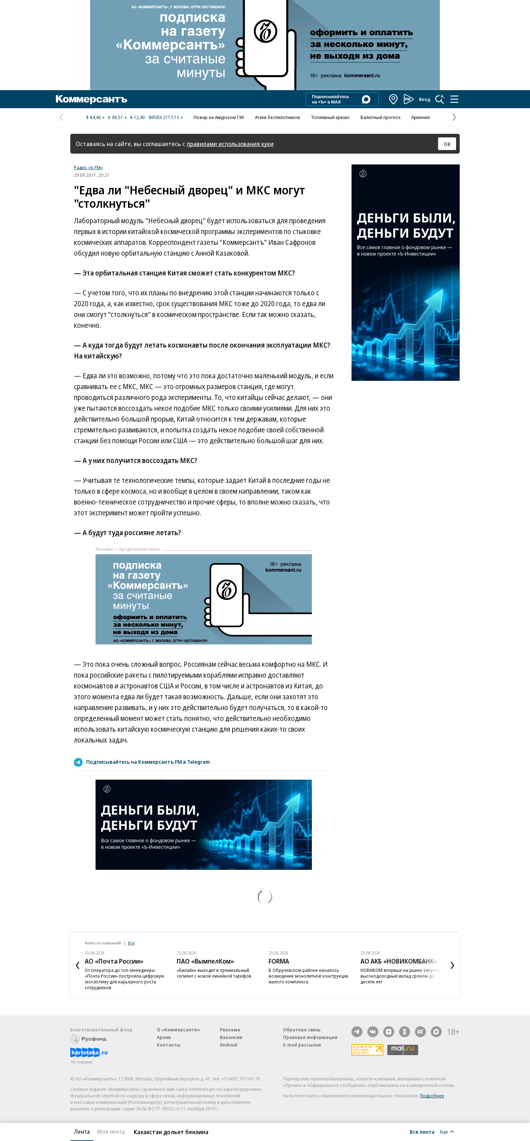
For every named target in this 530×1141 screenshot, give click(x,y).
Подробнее (432, 1095)
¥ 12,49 (137, 117)
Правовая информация (310, 1037)
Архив (164, 1037)
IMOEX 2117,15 (164, 117)
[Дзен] (388, 1031)
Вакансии (231, 1037)
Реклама (230, 1029)
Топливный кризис (330, 117)
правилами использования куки (230, 144)
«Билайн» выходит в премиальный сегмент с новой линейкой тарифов (214, 973)
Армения (420, 117)
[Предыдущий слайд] (77, 965)
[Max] (436, 1031)
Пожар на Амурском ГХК (219, 117)
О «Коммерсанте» (178, 1029)
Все (131, 943)
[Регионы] (393, 99)
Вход (424, 99)
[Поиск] (439, 99)
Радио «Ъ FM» (88, 167)
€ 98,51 (115, 117)
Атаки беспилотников (277, 117)
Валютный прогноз (381, 117)
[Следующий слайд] (452, 965)
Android (228, 1044)
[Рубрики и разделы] (454, 99)
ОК (447, 143)
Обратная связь (302, 1029)
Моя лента (111, 1132)
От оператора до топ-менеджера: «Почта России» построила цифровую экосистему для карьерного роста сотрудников (124, 979)
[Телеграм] (357, 1031)
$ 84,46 (93, 117)
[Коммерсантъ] (91, 99)
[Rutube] (420, 1031)
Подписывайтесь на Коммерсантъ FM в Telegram (148, 761)
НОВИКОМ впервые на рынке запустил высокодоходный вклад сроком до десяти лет (401, 976)
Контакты (168, 1044)
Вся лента (422, 1131)
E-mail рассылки (302, 1044)
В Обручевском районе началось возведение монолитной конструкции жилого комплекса (308, 976)
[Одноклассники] (404, 1031)
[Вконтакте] (372, 1031)
